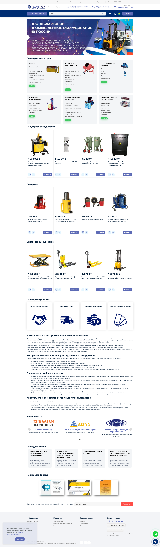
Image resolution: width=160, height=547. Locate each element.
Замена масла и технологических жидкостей (73, 115)
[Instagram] (81, 542)
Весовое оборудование (35, 110)
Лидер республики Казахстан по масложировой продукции (80, 435)
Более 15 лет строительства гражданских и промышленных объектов (116, 435)
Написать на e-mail (116, 530)
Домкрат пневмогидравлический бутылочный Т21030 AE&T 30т (118, 220)
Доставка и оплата (86, 2)
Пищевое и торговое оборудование (109, 98)
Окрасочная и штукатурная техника (73, 76)
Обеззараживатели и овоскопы (107, 113)
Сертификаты (84, 523)
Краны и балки (105, 78)
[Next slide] (130, 429)
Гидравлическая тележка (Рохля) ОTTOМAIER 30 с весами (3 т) (65, 277)
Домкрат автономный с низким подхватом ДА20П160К (37, 220)
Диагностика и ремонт (71, 105)
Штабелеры (32, 105)
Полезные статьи (85, 526)
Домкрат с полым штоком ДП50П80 (92, 219)
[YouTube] (85, 542)
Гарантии (100, 2)
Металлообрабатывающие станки (37, 68)
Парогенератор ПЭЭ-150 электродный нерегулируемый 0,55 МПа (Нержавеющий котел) (119, 163)
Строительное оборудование (71, 64)
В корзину (47, 174)
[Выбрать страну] (119, 14)
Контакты (130, 2)
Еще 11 (32, 85)
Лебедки (103, 73)
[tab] (79, 439)
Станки (32, 63)
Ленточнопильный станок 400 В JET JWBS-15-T (66, 162)
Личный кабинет (58, 521)
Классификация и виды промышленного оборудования (39, 453)
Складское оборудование (35, 98)
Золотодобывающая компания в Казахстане (44, 432)
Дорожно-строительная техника (72, 72)
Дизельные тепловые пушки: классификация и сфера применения (120, 453)
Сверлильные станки (35, 82)
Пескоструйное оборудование (69, 80)
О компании (60, 2)
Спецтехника (69, 69)
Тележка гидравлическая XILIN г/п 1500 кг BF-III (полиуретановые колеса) (93, 277)
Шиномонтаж (69, 103)
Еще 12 (104, 118)
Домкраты (104, 69)
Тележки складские (34, 103)
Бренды (72, 2)
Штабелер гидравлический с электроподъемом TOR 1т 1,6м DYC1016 (120, 277)
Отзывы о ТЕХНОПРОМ (115, 2)
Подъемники (105, 76)
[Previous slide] (29, 429)
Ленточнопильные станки (36, 79)
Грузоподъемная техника (108, 64)
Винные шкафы (105, 105)
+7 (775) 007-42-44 (115, 521)
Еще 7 (68, 120)
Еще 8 (68, 89)
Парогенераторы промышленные (70, 85)
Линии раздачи (105, 110)
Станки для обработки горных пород (35, 72)
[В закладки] (29, 174)
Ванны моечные (105, 103)
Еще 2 (104, 81)
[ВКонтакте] (89, 542)
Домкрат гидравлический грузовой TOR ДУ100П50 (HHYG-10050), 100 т (65, 220)
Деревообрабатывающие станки (36, 76)
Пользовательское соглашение (62, 526)
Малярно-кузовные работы (73, 112)
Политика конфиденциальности (62, 523)
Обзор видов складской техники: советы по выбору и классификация (65, 454)
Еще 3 (32, 116)
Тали (102, 71)
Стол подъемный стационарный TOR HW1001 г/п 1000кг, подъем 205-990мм (40, 277)
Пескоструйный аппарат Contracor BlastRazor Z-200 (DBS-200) (91, 162)
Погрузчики (32, 112)
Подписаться (127, 504)
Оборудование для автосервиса (72, 98)
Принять (20, 539)
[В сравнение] (33, 174)
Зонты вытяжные (106, 108)
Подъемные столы (34, 108)
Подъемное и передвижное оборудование (73, 109)
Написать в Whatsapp (117, 525)
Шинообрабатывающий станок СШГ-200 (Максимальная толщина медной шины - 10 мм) (38, 163)
